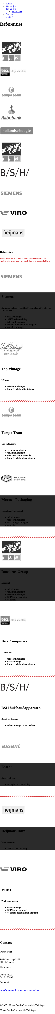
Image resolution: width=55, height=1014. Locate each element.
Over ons (10, 14)
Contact (9, 17)
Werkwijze (11, 6)
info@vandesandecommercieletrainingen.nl (20, 990)
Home (9, 3)
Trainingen (11, 9)
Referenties (17, 11)
